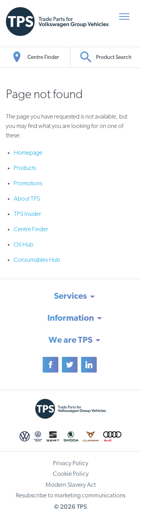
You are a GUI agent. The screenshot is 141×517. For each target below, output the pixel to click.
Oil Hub (23, 245)
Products (25, 168)
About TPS (27, 199)
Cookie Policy (71, 474)
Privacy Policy (70, 463)
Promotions (28, 184)
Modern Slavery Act (70, 485)
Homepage (28, 153)
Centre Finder (31, 230)
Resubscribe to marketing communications (70, 496)
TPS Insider (27, 214)
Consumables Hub (37, 260)
